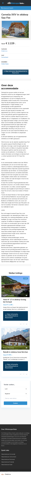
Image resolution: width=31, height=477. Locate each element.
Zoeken (15, 403)
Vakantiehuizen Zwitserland (8, 457)
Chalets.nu (4, 51)
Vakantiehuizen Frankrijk (7, 462)
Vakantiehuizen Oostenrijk (8, 454)
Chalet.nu (8, 474)
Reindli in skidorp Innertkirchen (15, 352)
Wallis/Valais (5, 64)
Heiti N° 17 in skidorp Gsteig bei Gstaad (14, 300)
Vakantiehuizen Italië (6, 464)
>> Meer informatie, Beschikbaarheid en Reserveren (15, 72)
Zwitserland (4, 57)
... (25, 309)
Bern (5, 295)
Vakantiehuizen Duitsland (8, 459)
